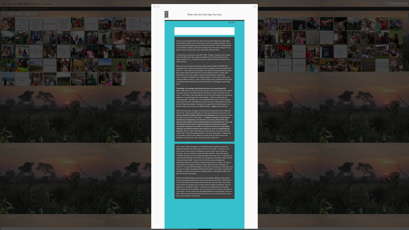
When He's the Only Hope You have (205, 14)
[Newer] (154, 6)
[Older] (158, 6)
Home (13, 9)
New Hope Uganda (41, 9)
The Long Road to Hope (25, 9)
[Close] (255, 6)
